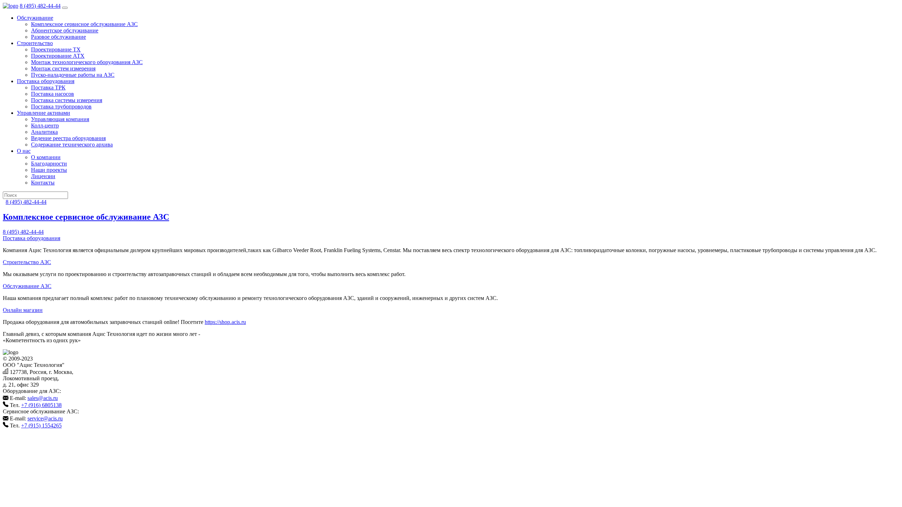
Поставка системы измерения (66, 100)
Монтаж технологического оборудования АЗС (87, 62)
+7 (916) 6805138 (41, 405)
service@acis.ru (45, 418)
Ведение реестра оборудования (68, 138)
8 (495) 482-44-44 (40, 6)
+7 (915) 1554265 (41, 425)
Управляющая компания (60, 119)
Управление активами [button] (43, 113)
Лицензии (43, 176)
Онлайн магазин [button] (23, 310)
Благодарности (49, 164)
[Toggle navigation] (65, 8)
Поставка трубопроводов (61, 106)
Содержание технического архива (72, 145)
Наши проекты (49, 170)
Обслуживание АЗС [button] (27, 286)
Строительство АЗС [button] (27, 262)
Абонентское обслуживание (64, 30)
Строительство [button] (35, 43)
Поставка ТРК (48, 87)
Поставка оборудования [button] (45, 81)
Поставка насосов (52, 94)
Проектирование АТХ (58, 56)
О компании (46, 157)
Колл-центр (45, 126)
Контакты (43, 183)
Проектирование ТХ (56, 49)
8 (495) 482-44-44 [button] (23, 232)
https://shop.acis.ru (225, 322)
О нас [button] (24, 151)
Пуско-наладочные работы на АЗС (73, 75)
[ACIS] (10, 6)
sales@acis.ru (42, 398)
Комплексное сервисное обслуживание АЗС (84, 24)
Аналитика (44, 132)
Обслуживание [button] (35, 18)
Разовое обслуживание (58, 37)
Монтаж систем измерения (63, 68)
